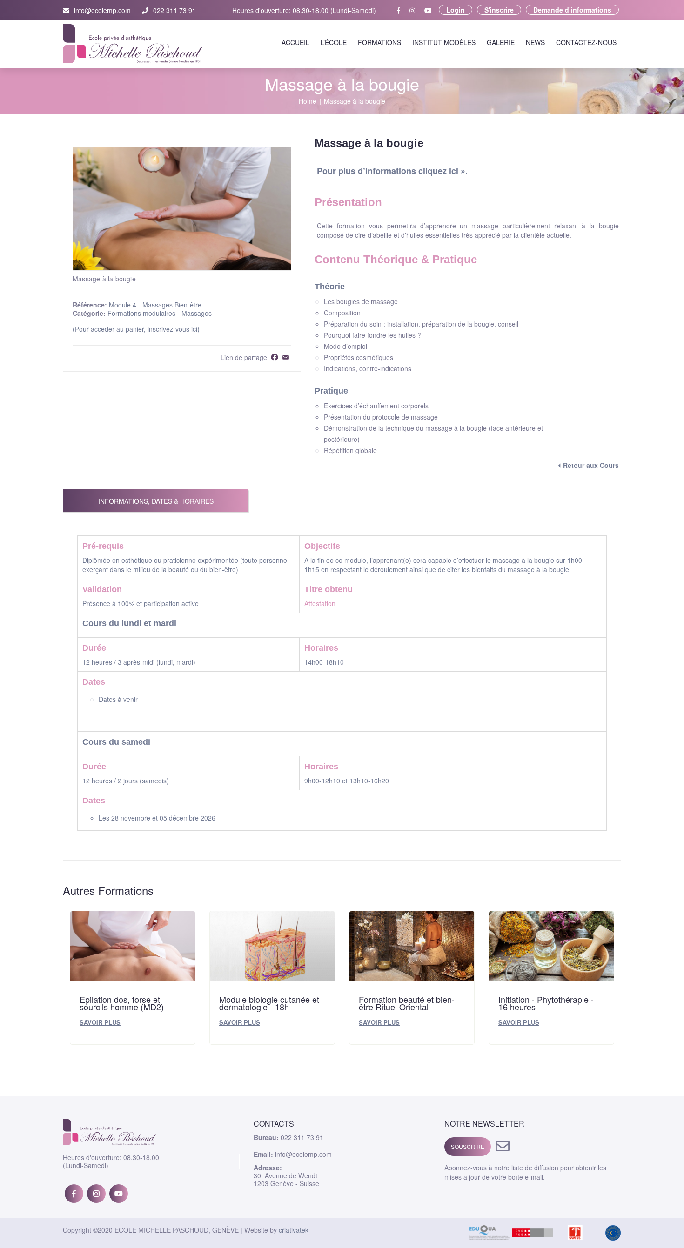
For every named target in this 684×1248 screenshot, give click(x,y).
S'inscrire (499, 9)
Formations (379, 42)
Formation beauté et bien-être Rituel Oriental (407, 1003)
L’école (334, 42)
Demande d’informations (572, 9)
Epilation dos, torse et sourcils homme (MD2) (122, 1003)
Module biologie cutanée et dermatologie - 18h (269, 1003)
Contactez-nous (586, 42)
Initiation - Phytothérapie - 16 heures (546, 1003)
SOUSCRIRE (467, 1146)
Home (307, 101)
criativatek (293, 1230)
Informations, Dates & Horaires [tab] (156, 501)
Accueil (295, 42)
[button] (282, 155)
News (535, 42)
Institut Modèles (444, 42)
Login (455, 9)
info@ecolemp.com (102, 10)
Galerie (501, 42)
